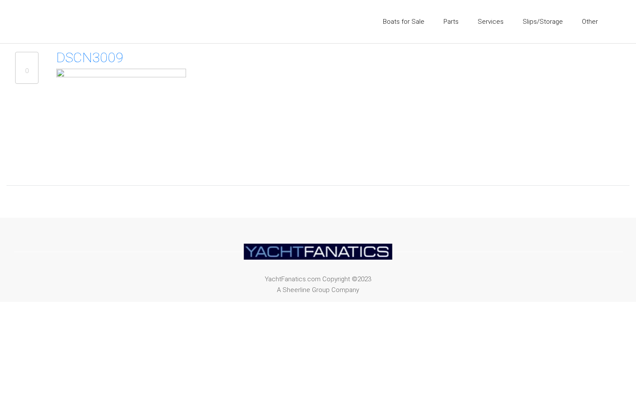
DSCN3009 (89, 57)
